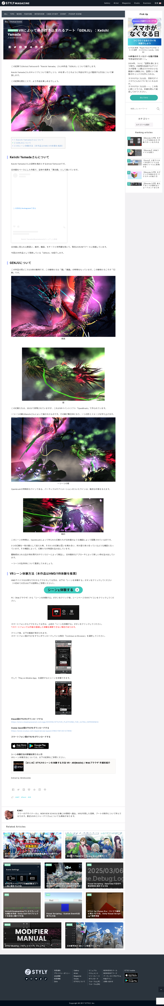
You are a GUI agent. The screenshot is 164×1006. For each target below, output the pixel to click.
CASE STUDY (52, 14)
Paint (24, 797)
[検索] (158, 108)
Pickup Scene (13, 30)
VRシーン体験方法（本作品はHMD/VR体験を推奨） (39, 146)
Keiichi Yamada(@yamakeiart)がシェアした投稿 (39, 239)
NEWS (19, 14)
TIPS (12, 14)
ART (18, 797)
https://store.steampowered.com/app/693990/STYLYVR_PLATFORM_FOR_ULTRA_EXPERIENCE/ (55, 722)
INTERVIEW (39, 14)
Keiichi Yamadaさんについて (29, 140)
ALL (6, 14)
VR (30, 797)
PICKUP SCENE (75, 14)
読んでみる (144, 97)
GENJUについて (22, 143)
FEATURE (28, 14)
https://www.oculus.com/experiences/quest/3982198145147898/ (41, 731)
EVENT (63, 14)
